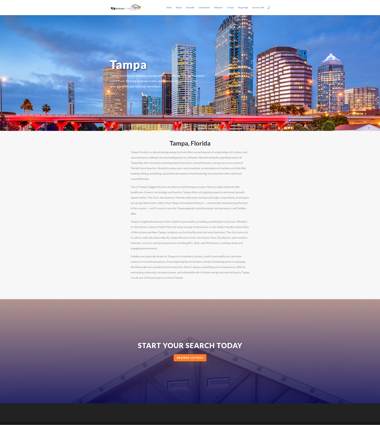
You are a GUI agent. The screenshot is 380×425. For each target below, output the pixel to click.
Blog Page (243, 8)
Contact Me (258, 8)
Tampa (230, 8)
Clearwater (204, 8)
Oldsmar (218, 8)
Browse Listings (190, 357)
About (179, 8)
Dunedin (190, 8)
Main (169, 8)
